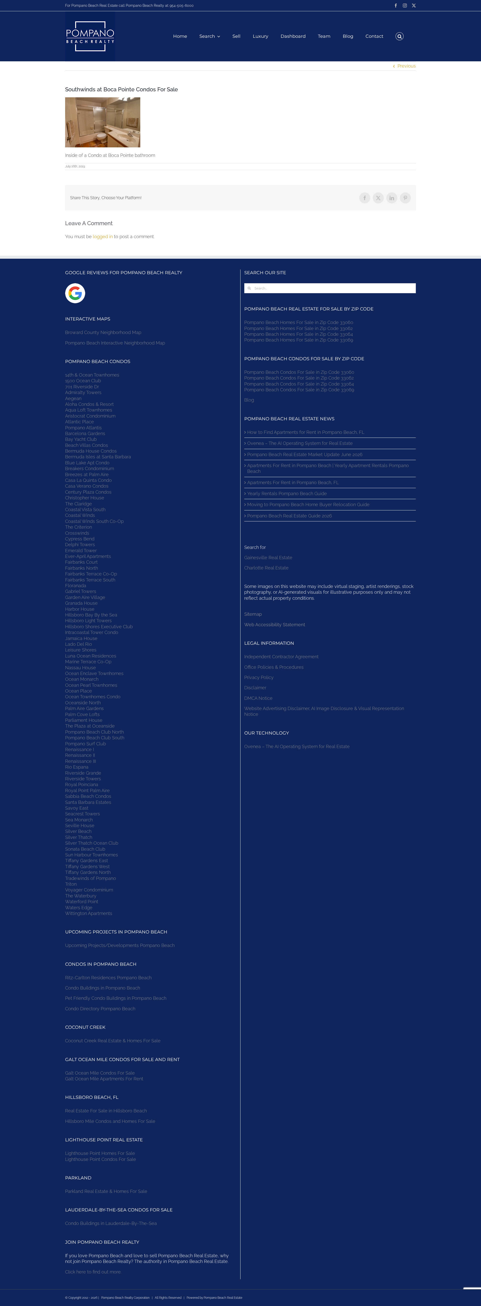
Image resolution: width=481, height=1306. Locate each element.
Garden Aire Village (85, 597)
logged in (103, 236)
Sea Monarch (79, 819)
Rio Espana (76, 767)
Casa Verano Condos (86, 486)
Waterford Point (81, 901)
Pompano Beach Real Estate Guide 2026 (289, 515)
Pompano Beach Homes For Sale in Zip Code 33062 (298, 328)
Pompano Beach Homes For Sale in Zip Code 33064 (298, 334)
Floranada (75, 585)
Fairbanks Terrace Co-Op (91, 573)
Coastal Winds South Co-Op (94, 521)
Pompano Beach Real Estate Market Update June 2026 (305, 454)
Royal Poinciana (83, 784)
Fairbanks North (81, 568)
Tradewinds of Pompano (90, 878)
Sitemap (253, 614)
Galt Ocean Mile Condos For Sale (100, 1073)
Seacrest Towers (82, 813)
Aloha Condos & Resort (89, 404)
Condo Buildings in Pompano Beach (102, 988)
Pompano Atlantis (83, 427)
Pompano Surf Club (85, 743)
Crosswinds (77, 533)
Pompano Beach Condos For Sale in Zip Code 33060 (299, 372)
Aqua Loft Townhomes (88, 410)
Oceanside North (83, 702)
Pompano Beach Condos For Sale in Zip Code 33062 (299, 378)
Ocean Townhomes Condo (93, 696)
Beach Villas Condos (86, 445)
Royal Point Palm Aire (87, 790)
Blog (249, 400)
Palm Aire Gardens (85, 708)
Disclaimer (256, 687)
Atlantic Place (79, 421)
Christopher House (84, 497)
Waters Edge (78, 907)
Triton (71, 884)
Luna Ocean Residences (90, 656)
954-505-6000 (182, 6)
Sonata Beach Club (85, 849)
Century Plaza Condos (88, 492)
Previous (407, 66)
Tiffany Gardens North (88, 872)
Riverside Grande (83, 773)
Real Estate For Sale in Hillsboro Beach (106, 1110)
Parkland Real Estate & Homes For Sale (106, 1191)
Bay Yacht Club (81, 439)
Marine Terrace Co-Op (88, 661)
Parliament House (83, 720)
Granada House (81, 603)
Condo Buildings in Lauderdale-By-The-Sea (111, 1223)
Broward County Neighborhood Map (103, 332)
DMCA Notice (258, 698)
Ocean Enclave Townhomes (94, 673)
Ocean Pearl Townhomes (91, 685)
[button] (400, 36)
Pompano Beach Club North (94, 732)
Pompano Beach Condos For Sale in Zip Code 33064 (299, 384)
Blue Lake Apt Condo (87, 462)
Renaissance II (80, 755)
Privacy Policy (259, 677)
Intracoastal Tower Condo (91, 632)
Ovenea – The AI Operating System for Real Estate (300, 443)
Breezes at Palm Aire (87, 474)
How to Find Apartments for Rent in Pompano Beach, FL (305, 432)
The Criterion (78, 527)
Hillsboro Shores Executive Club (99, 626)
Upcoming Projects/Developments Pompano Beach (120, 945)
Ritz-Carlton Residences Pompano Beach (108, 977)
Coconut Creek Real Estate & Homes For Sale (113, 1040)
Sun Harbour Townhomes (91, 854)
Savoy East (76, 808)
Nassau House (80, 667)
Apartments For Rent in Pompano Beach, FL (293, 482)
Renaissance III (80, 761)
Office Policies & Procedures (274, 667)
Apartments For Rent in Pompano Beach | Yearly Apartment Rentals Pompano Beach (328, 468)
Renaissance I (79, 749)
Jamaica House (81, 638)
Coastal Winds (80, 515)
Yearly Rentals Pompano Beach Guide (287, 493)
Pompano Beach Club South (94, 737)
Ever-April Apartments (88, 556)
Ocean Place (78, 691)
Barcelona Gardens (85, 433)
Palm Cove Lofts (82, 714)
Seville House (79, 825)
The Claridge (78, 503)
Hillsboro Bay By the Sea (91, 614)
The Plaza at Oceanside (90, 726)
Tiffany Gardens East (86, 860)
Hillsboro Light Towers (88, 620)
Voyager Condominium (89, 889)
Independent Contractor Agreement (281, 656)
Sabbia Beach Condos (88, 796)
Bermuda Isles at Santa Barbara (98, 456)
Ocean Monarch (81, 679)
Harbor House (79, 609)
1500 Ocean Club (83, 380)
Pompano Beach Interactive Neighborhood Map (115, 343)
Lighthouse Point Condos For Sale (100, 1159)
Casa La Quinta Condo (88, 480)
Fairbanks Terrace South (90, 579)
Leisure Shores (80, 649)
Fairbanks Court (81, 562)
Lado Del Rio (78, 644)
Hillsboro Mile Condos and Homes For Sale (110, 1121)
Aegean (73, 398)
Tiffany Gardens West (87, 866)
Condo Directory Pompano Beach (100, 1008)
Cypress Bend (79, 538)
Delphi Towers (80, 544)
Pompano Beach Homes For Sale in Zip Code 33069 (298, 340)
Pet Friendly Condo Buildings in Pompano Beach (115, 998)
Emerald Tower (81, 550)
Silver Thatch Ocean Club (91, 843)
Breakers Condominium (89, 468)
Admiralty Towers (83, 392)
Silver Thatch (78, 837)
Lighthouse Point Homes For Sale (100, 1153)
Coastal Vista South (85, 509)
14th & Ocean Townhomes (92, 375)
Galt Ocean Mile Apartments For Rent (104, 1078)
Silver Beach (78, 831)
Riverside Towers (83, 778)
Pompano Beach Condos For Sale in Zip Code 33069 (299, 389)
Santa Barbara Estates (88, 802)
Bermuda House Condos (91, 451)
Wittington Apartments (88, 913)
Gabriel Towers (80, 591)
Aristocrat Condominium (90, 416)
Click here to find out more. (93, 1271)
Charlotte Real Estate (266, 567)
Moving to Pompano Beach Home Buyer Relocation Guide (308, 504)
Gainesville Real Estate (268, 557)
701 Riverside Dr (82, 386)
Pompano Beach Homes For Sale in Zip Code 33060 (298, 322)
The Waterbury (80, 895)
